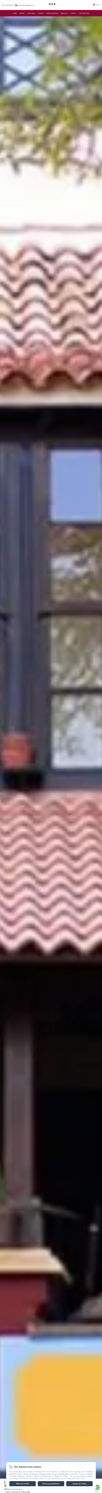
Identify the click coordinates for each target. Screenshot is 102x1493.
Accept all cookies (79, 1484)
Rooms (22, 13)
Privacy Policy (79, 1478)
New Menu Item (84, 13)
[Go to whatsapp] (97, 1487)
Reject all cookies (22, 1484)
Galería (40, 13)
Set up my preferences (51, 1484)
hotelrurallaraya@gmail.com (26, 5)
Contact (73, 13)
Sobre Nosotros (52, 13)
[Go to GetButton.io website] (97, 1491)
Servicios (64, 13)
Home (15, 13)
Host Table (31, 13)
